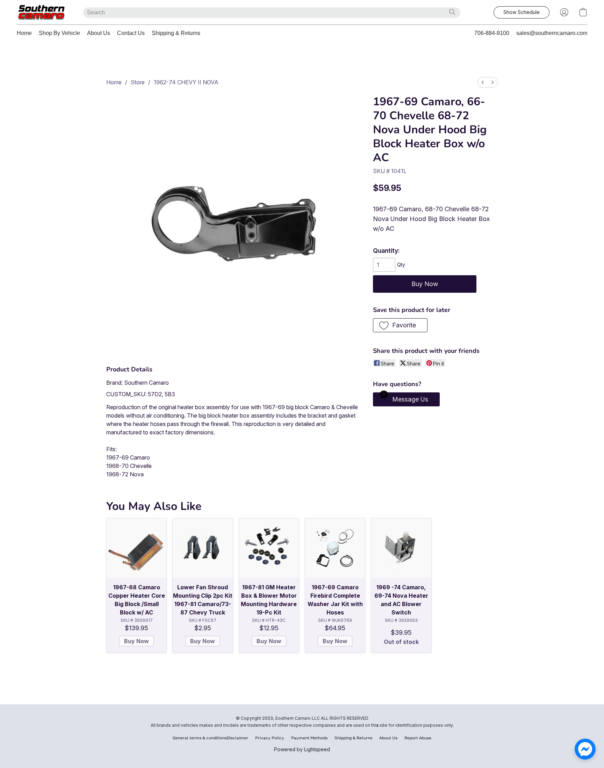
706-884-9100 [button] (491, 33)
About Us (98, 33)
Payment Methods (309, 737)
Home (24, 33)
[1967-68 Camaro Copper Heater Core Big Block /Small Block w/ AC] (136, 548)
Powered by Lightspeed (302, 749)
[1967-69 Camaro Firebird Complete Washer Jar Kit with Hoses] (335, 548)
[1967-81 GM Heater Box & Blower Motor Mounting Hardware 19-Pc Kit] (269, 548)
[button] (43, 12)
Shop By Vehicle (59, 33)
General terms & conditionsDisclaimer (210, 737)
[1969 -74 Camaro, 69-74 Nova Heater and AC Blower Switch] (401, 548)
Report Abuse (417, 737)
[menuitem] (483, 82)
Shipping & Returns (176, 33)
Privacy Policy (269, 737)
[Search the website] (452, 12)
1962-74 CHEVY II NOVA (186, 82)
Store (138, 82)
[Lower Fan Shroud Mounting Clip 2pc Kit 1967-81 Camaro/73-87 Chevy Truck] (202, 548)
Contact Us (131, 33)
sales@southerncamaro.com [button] (551, 33)
